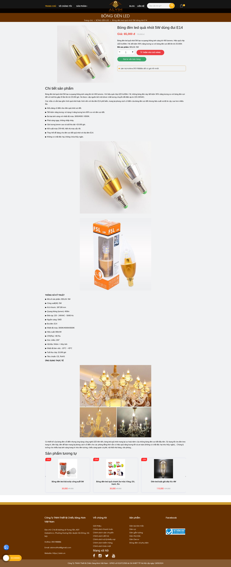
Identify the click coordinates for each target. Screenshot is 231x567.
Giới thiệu (97, 525)
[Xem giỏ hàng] (181, 6)
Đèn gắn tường (136, 532)
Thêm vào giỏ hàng (151, 52)
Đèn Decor (134, 539)
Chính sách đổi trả (101, 535)
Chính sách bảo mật (102, 546)
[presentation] (45, 476)
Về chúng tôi (65, 6)
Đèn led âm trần (136, 525)
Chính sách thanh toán (103, 529)
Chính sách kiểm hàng (102, 542)
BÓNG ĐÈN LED (102, 20)
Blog (132, 6)
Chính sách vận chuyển (103, 532)
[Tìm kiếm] (172, 6)
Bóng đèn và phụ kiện (139, 542)
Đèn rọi (132, 529)
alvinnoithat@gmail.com (60, 547)
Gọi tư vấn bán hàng (132, 59)
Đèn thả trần (135, 535)
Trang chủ (50, 6)
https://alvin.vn (58, 553)
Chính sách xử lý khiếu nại (104, 539)
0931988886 (138, 68)
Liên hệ (140, 6)
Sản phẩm (81, 6)
